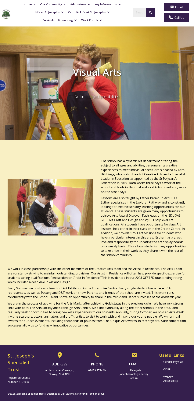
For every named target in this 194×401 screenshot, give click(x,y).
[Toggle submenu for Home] (34, 4)
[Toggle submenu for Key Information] (119, 4)
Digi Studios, (67, 393)
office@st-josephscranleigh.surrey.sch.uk (134, 374)
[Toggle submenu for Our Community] (64, 4)
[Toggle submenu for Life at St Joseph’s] (62, 12)
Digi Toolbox (90, 393)
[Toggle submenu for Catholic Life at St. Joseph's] (108, 12)
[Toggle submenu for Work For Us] (101, 20)
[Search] (150, 12)
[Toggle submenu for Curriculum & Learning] (75, 20)
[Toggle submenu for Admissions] (89, 4)
